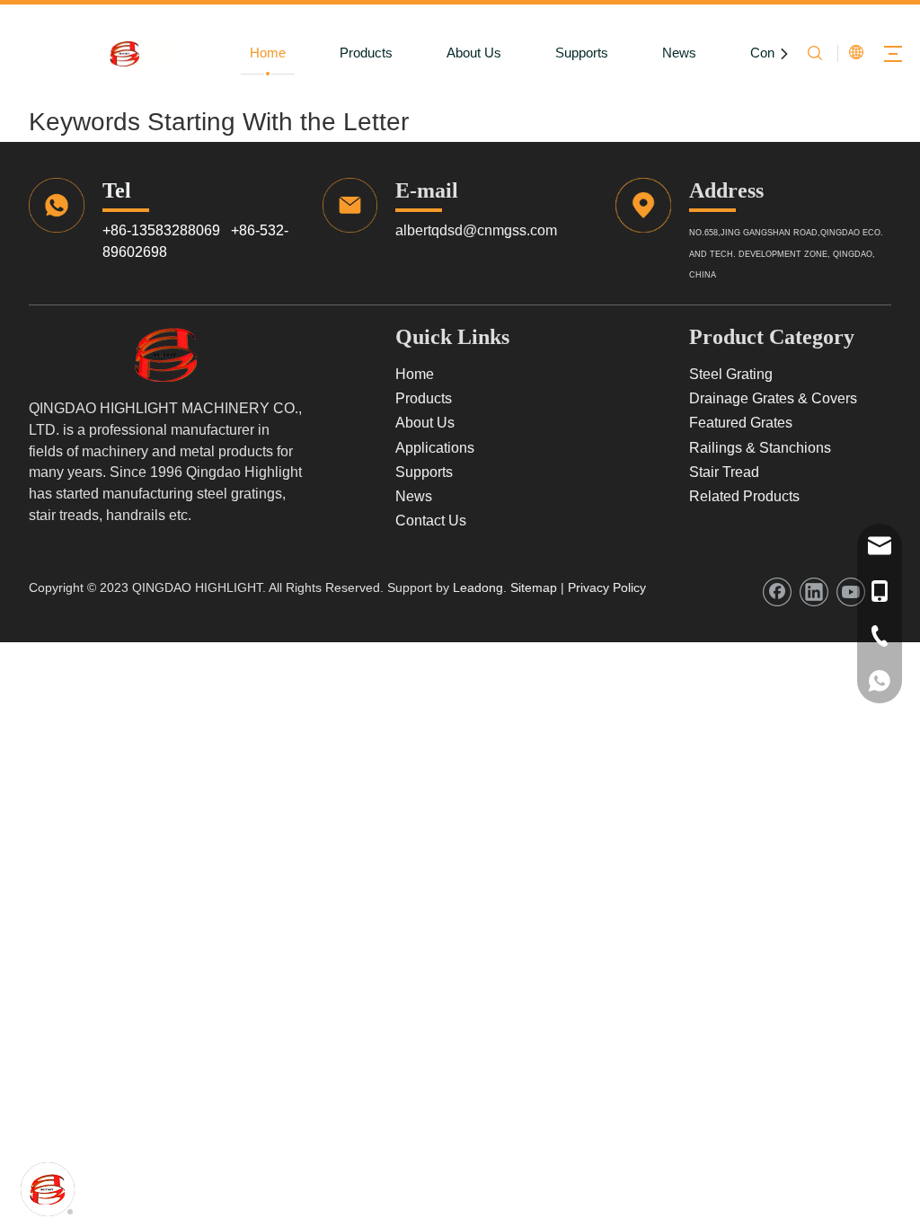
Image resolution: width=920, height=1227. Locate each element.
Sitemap (532, 587)
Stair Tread (724, 472)
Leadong (478, 587)
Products (366, 52)
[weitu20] (166, 354)
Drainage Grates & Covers (773, 398)
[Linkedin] (814, 592)
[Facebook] (777, 592)
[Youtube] (850, 592)
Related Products (744, 496)
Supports (581, 52)
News (679, 52)
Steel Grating (731, 374)
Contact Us (430, 520)
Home (268, 52)
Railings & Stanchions (760, 447)
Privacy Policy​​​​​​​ (607, 587)
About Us (474, 52)
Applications (434, 447)
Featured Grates (740, 422)
